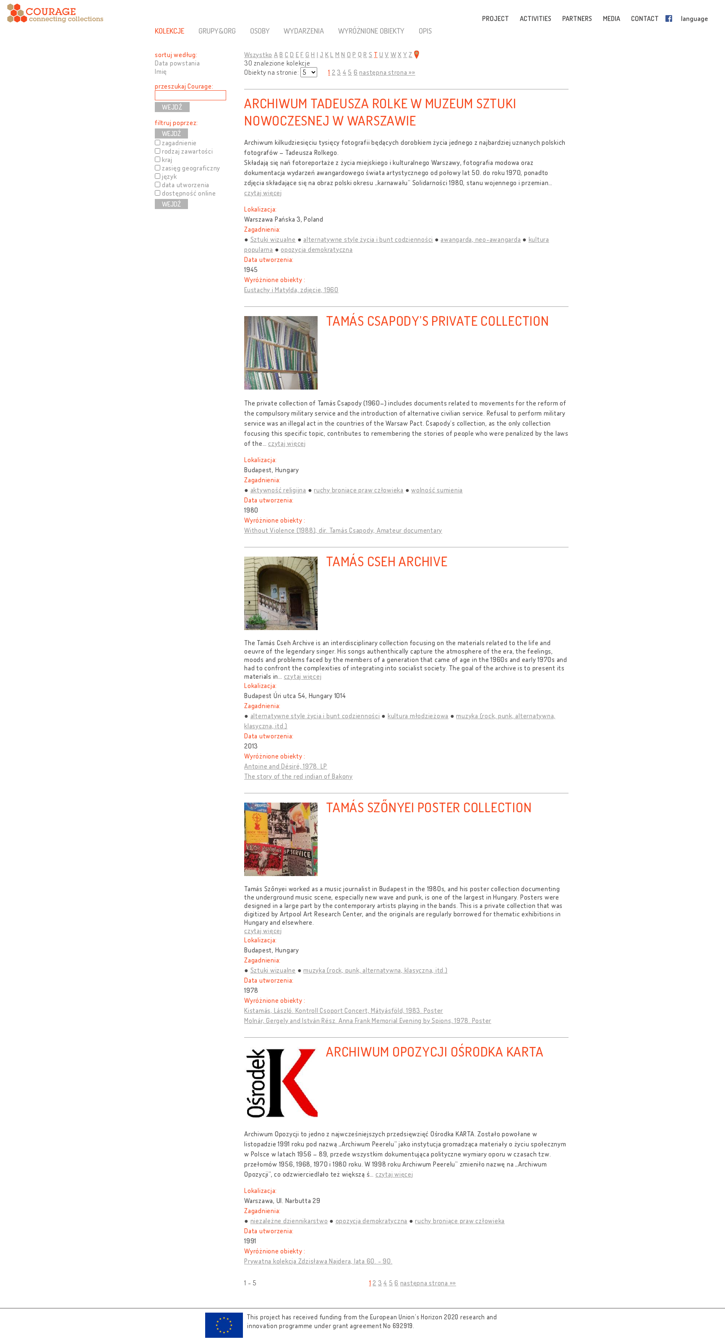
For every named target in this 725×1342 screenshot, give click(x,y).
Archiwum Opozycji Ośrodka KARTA (434, 1051)
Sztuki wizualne (273, 239)
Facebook (670, 18)
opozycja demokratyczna (317, 249)
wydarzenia (304, 30)
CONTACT (645, 18)
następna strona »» (387, 72)
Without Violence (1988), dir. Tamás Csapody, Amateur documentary (343, 530)
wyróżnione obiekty (371, 30)
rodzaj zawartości (187, 151)
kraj (167, 159)
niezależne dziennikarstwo (289, 1220)
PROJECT (495, 18)
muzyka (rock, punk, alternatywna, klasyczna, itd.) (375, 970)
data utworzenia (185, 185)
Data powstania (177, 63)
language (694, 18)
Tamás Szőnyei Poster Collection (429, 807)
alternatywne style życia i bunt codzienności (368, 239)
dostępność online (189, 193)
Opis (425, 30)
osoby (260, 30)
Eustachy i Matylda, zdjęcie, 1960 (291, 289)
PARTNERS (577, 18)
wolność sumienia (437, 490)
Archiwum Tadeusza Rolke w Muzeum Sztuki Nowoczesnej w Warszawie (380, 111)
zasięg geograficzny (191, 168)
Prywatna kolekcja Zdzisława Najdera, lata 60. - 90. (318, 1261)
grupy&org (217, 30)
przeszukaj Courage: (184, 86)
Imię (161, 71)
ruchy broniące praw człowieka (359, 490)
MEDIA (611, 18)
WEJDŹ (171, 133)
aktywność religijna (278, 490)
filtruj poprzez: (176, 122)
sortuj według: (176, 54)
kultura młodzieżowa (418, 716)
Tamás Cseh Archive (387, 561)
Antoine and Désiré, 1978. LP (285, 766)
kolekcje (169, 30)
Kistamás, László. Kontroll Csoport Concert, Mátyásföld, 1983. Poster (343, 1010)
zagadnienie (179, 143)
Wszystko (258, 54)
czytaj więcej (263, 192)
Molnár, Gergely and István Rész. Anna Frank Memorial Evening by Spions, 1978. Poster (367, 1020)
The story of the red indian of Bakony (298, 776)
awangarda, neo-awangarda (481, 239)
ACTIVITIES (535, 18)
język (169, 176)
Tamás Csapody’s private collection (437, 320)
